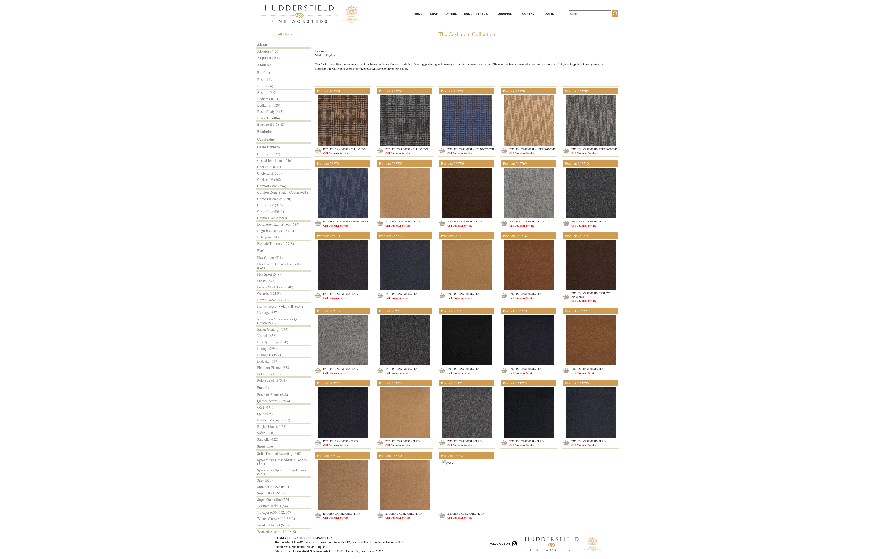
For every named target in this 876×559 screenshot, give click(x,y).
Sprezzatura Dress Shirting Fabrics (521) (282, 461)
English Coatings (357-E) (275, 230)
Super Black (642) (270, 493)
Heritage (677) (267, 312)
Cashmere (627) (268, 154)
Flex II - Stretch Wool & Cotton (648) (279, 265)
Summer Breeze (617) (273, 486)
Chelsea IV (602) (269, 179)
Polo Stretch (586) (270, 373)
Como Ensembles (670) (274, 198)
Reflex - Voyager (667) (273, 420)
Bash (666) (265, 86)
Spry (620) (265, 480)
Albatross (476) (268, 51)
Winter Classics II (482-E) (276, 518)
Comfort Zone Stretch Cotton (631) (282, 192)
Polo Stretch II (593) (272, 380)
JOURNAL (505, 14)
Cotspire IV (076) (270, 205)
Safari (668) (265, 432)
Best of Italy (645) (270, 111)
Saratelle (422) (267, 439)
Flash (261, 250)
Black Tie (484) (268, 117)
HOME (418, 14)
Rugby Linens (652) (271, 426)
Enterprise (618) (268, 237)
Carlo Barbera (268, 146)
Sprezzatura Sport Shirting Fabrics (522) (281, 472)
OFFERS (451, 14)
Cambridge (266, 139)
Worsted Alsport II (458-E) (276, 531)
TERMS (281, 538)
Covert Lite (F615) (270, 211)
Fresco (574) (266, 280)
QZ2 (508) (265, 413)
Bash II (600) (266, 92)
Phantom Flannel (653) (273, 367)
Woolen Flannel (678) (273, 524)
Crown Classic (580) (272, 217)
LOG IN (549, 14)
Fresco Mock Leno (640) (275, 287)
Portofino (264, 387)
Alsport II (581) (268, 57)
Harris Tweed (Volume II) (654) (280, 306)
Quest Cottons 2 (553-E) (274, 400)
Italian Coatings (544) (272, 329)
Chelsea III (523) (269, 173)
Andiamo (264, 64)
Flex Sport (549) (269, 274)
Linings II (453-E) (270, 354)
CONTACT (529, 14)
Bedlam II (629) (268, 105)
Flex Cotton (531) (270, 257)
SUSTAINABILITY (319, 538)
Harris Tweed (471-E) (273, 299)
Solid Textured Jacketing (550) (279, 453)
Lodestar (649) (267, 361)
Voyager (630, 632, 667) (274, 512)
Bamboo (263, 72)
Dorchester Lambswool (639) (278, 224)
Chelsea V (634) (269, 166)
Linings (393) (267, 348)
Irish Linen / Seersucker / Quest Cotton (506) (279, 320)
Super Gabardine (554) (273, 499)
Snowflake (265, 446)
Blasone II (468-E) (270, 124)
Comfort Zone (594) (271, 185)
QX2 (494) (265, 407)
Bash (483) (265, 79)
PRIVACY (296, 538)
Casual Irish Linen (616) (274, 160)
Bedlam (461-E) (268, 98)
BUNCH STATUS (476, 14)
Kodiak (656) (266, 335)
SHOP (434, 14)
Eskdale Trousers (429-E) (275, 243)
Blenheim (264, 131)
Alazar (262, 44)
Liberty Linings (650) (272, 342)
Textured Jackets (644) (273, 505)
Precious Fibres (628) (272, 394)
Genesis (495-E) (269, 293)
